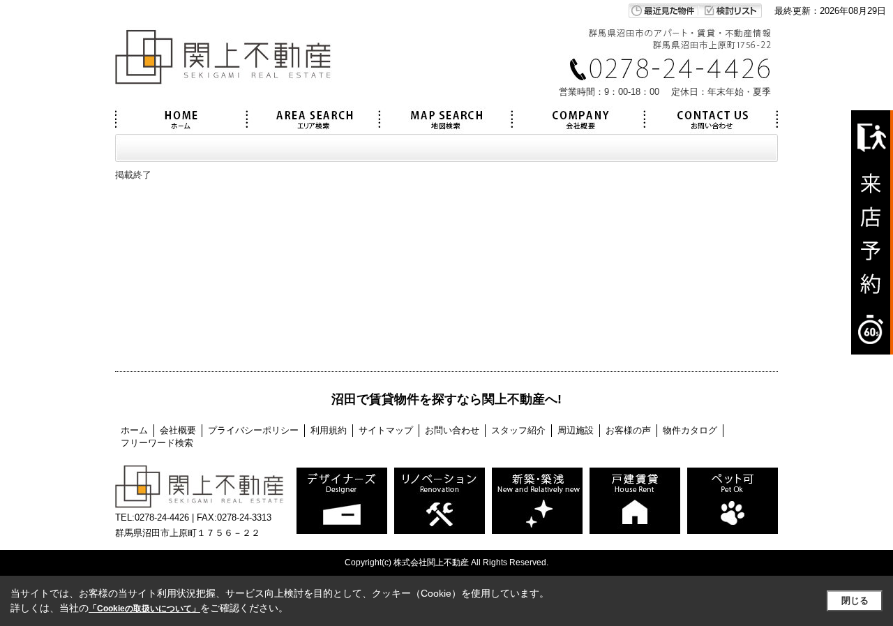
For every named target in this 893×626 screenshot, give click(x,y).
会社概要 (178, 430)
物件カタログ (690, 430)
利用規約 (328, 430)
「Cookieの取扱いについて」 (144, 608)
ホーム (134, 430)
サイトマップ (386, 430)
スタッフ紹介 (518, 430)
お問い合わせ (452, 430)
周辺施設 (575, 430)
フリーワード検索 (157, 443)
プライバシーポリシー (253, 430)
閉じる (855, 600)
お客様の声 (628, 430)
